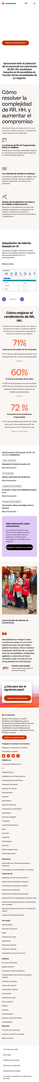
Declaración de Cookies (11, 1071)
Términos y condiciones (11, 1066)
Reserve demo (8, 264)
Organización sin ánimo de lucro (14, 953)
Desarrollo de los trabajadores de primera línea (19, 898)
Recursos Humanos (9, 805)
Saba (4, 829)
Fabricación (6, 941)
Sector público (7, 925)
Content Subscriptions (10, 825)
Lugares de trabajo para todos (13, 915)
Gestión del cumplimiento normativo (15, 882)
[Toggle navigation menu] (34, 3)
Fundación (6, 994)
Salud (4, 933)
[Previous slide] (4, 299)
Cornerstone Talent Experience (13, 971)
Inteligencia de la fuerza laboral (13, 776)
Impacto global (7, 1014)
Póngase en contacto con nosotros (19, 547)
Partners (5, 1010)
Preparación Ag (7, 772)
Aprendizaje (6, 813)
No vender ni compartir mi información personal (17, 1077)
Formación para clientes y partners (15, 886)
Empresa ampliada (9, 817)
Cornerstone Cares (9, 998)
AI (2, 768)
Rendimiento (6, 801)
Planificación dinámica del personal (15, 894)
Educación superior (9, 945)
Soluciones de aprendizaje (11, 809)
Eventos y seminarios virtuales (13, 1034)
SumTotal (5, 833)
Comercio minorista (9, 949)
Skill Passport (7, 841)
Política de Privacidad (11, 1060)
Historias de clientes (9, 981)
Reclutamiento (7, 793)
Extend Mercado (8, 854)
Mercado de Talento (9, 789)
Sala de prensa (7, 1002)
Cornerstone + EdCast (10, 990)
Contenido (6, 821)
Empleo (5, 1006)
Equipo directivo (8, 967)
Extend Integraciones (10, 849)
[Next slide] (22, 299)
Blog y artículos (7, 1038)
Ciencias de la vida (9, 937)
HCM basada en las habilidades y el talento (18, 870)
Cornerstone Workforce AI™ (12, 764)
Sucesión (5, 797)
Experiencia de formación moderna (15, 878)
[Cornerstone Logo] (9, 3)
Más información (9, 468)
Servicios (5, 845)
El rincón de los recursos (11, 1030)
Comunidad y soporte (10, 751)
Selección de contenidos (11, 890)
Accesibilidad (7, 1022)
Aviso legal (7, 1055)
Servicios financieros (9, 929)
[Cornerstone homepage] (19, 715)
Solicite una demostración (15, 43)
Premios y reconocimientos (12, 1018)
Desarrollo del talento (10, 784)
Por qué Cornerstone (9, 963)
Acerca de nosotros (9, 985)
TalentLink (5, 837)
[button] (10, 299)
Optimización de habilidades (12, 780)
